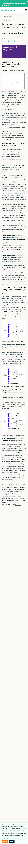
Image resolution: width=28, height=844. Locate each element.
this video (18, 505)
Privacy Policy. (5, 838)
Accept (5, 841)
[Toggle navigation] (26, 10)
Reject (11, 841)
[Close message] (27, 2)
